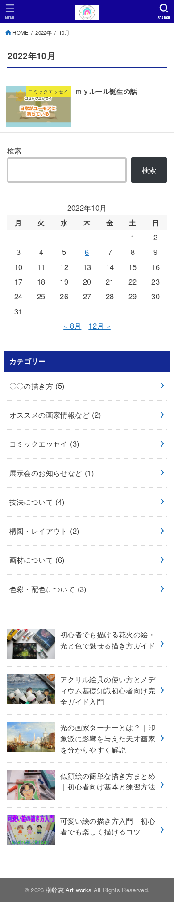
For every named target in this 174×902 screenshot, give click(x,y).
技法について (37, 501)
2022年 (43, 32)
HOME (20, 32)
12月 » (99, 325)
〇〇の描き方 (37, 385)
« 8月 (72, 325)
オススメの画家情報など (55, 414)
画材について (37, 559)
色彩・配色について (48, 589)
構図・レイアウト (44, 530)
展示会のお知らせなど (51, 472)
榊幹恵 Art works (68, 890)
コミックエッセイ (44, 443)
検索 (14, 150)
